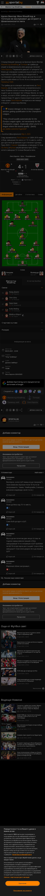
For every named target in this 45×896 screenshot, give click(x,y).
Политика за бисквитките (22, 854)
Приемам (22, 883)
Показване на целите (22, 891)
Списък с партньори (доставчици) (16, 877)
